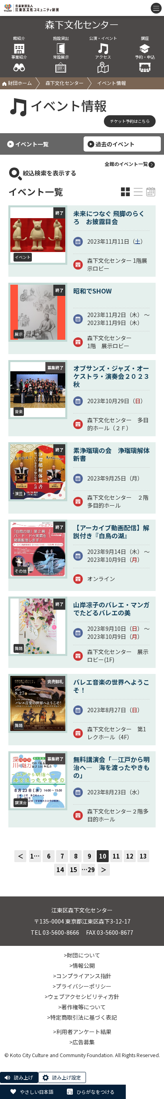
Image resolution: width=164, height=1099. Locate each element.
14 (60, 869)
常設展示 (61, 57)
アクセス (103, 57)
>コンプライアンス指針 (82, 976)
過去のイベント (115, 144)
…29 (88, 869)
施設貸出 (61, 38)
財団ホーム (19, 82)
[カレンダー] (151, 192)
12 (130, 856)
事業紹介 (19, 57)
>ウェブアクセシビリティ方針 (82, 997)
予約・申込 (145, 57)
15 (73, 869)
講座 (145, 38)
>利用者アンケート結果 (82, 1032)
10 (102, 856)
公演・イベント (103, 38)
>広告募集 (82, 1042)
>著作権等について (82, 1007)
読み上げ (23, 1077)
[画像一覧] (125, 192)
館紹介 (19, 38)
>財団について (82, 955)
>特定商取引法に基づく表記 (82, 1017)
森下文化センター (64, 82)
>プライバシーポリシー (82, 986)
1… (35, 856)
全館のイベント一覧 (126, 163)
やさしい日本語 (36, 1091)
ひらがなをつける (95, 1091)
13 (143, 856)
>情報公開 (82, 965)
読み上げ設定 (66, 1077)
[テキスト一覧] (138, 192)
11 (116, 856)
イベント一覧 (32, 144)
